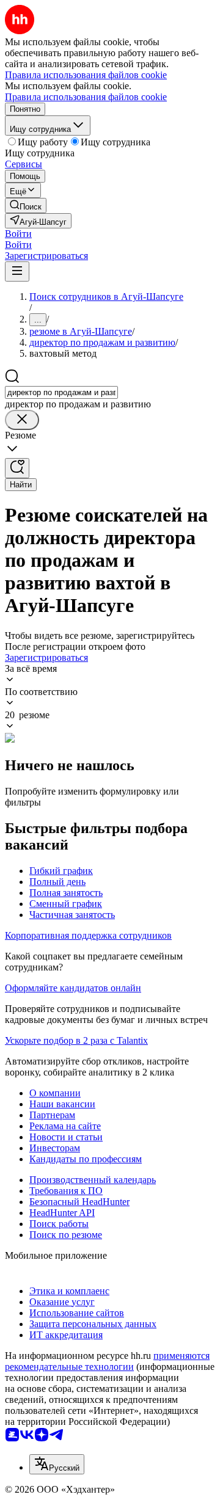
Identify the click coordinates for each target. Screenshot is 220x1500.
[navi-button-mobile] (17, 271)
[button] (18, 233)
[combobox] (61, 392)
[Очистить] (22, 420)
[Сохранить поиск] (17, 468)
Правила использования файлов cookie (86, 97)
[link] (25, 205)
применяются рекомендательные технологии (107, 1361)
